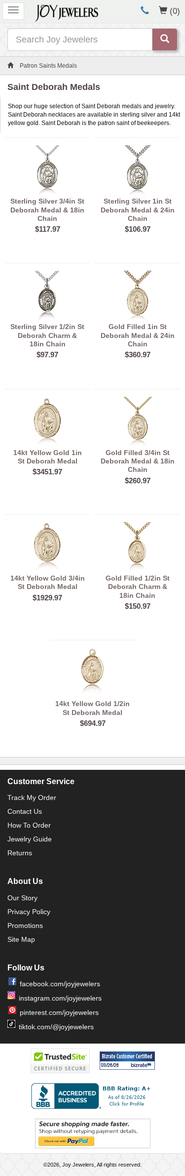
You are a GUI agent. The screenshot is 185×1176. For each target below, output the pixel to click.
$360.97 (137, 354)
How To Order (29, 825)
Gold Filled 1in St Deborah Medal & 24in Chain (138, 335)
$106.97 (137, 229)
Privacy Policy (28, 912)
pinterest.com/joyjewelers (59, 1012)
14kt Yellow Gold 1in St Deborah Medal (47, 457)
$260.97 (137, 480)
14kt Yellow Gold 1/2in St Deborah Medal (92, 708)
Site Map (21, 939)
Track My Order (31, 797)
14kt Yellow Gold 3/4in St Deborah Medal (47, 582)
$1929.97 (47, 597)
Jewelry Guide (29, 839)
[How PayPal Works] (92, 1133)
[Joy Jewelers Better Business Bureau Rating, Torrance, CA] (92, 1096)
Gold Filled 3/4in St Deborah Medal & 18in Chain (138, 461)
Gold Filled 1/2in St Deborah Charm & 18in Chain (138, 586)
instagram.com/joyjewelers (60, 998)
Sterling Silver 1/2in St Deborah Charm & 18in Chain (47, 335)
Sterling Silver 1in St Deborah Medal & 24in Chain (138, 209)
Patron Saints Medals (48, 65)
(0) (175, 11)
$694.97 (93, 723)
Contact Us (24, 811)
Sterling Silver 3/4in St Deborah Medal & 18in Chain (47, 209)
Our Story (22, 898)
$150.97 (137, 606)
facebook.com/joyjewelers (60, 984)
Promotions (25, 925)
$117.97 (47, 229)
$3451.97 (47, 471)
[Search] (165, 39)
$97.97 (47, 354)
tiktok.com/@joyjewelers (56, 1027)
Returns (19, 853)
